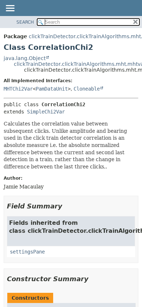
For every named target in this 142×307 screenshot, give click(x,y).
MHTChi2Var (18, 89)
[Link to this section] (67, 206)
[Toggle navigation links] (10, 9)
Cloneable (87, 89)
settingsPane (27, 252)
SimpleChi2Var (46, 112)
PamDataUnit (52, 89)
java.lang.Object (25, 58)
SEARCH (25, 22)
